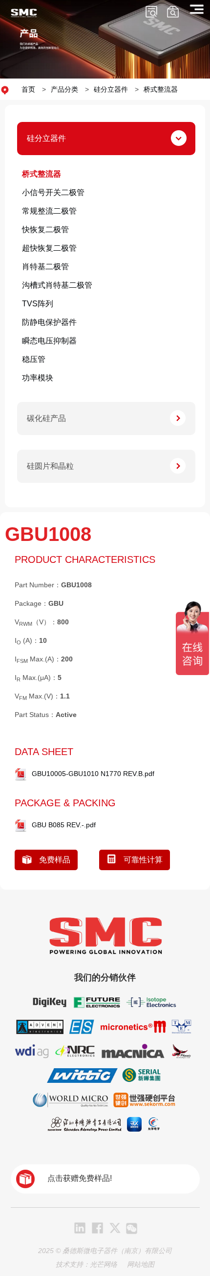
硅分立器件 (111, 89)
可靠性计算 (143, 860)
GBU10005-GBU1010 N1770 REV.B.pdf (93, 774)
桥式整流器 (161, 89)
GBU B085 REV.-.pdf (64, 825)
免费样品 (54, 860)
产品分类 (64, 89)
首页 (28, 89)
